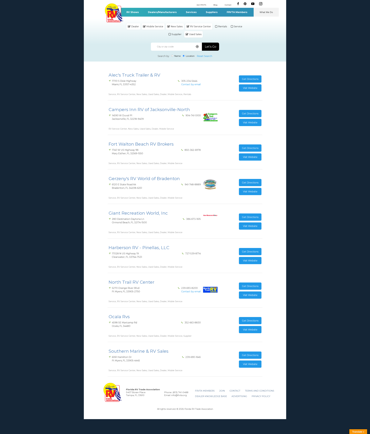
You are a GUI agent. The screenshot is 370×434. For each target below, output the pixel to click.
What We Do (266, 12)
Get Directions (250, 79)
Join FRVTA (201, 5)
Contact (228, 5)
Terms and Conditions (259, 390)
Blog (215, 5)
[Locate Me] (197, 47)
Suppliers (212, 12)
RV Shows (132, 12)
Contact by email (191, 84)
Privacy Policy (261, 396)
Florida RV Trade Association (114, 12)
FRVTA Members (237, 12)
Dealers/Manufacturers (162, 12)
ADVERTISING (239, 396)
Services (191, 12)
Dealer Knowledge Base (211, 396)
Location (190, 56)
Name (177, 56)
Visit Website (250, 88)
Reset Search (204, 56)
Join (222, 390)
